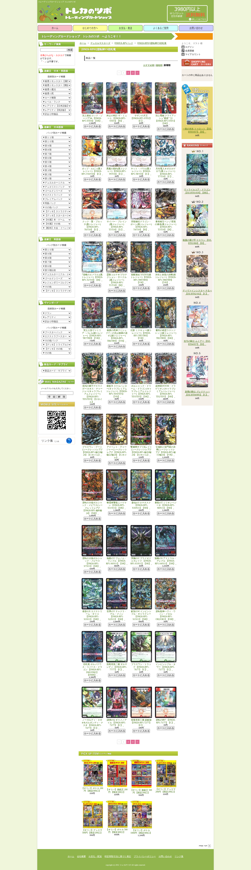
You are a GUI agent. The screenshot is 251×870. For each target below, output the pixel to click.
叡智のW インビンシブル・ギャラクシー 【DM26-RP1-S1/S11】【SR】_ (141, 615)
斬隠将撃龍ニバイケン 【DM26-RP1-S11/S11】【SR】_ (117, 505)
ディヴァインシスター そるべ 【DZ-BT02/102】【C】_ (197, 292)
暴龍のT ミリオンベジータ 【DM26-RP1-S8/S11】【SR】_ (165, 505)
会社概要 (81, 856)
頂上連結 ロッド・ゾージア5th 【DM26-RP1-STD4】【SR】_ (92, 118)
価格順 (159, 65)
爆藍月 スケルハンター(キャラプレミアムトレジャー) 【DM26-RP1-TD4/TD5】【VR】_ (116, 391)
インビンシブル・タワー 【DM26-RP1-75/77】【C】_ (165, 667)
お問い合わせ (196, 28)
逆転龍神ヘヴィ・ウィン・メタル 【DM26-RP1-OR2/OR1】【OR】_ (165, 615)
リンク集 (179, 856)
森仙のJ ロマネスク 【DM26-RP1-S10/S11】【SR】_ (141, 505)
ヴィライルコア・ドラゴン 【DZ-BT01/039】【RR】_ (197, 191)
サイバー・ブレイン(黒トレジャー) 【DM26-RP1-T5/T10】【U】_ (117, 225)
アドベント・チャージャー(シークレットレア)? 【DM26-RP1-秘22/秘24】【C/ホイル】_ (116, 452)
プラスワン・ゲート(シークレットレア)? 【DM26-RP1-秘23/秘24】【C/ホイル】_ (92, 451)
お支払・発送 (125, 28)
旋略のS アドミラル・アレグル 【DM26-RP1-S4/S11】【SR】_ (165, 561)
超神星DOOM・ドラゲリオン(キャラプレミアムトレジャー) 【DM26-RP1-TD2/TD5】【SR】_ (165, 391)
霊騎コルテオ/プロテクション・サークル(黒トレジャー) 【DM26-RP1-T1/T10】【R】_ (117, 280)
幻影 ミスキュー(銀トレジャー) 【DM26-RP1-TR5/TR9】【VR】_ (141, 334)
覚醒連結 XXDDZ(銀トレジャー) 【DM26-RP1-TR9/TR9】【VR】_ (141, 278)
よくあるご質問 (160, 28)
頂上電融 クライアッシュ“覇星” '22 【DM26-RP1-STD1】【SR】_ (165, 119)
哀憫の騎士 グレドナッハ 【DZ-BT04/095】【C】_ (197, 393)
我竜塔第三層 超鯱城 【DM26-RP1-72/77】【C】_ (141, 723)
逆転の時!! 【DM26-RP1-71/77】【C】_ (165, 721)
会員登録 (189, 50)
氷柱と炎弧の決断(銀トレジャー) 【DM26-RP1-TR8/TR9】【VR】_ (165, 278)
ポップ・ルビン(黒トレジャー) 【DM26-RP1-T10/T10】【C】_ (92, 171)
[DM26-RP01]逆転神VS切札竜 (151, 43)
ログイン (189, 47)
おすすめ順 (148, 65)
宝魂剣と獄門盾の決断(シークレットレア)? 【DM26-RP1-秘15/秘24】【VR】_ (166, 451)
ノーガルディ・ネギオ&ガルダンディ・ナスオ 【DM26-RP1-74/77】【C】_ (92, 724)
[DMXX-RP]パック (123, 43)
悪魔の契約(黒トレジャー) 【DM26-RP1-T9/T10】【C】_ (116, 171)
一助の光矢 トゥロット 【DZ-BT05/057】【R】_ (197, 130)
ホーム (54, 28)
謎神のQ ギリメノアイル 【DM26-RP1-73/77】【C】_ (117, 723)
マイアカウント (193, 54)
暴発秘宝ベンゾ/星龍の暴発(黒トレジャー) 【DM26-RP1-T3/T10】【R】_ (165, 225)
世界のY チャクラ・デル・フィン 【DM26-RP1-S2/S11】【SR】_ (117, 615)
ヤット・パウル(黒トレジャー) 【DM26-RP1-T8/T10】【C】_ (141, 171)
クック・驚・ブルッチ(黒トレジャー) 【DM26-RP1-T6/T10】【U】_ (92, 225)
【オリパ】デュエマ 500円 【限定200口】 (92, 831)
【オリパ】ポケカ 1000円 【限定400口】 (141, 831)
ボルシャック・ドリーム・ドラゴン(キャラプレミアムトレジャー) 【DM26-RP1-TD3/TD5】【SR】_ (141, 391)
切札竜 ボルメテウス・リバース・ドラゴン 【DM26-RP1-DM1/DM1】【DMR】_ (92, 669)
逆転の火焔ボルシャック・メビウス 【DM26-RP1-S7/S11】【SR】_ (92, 562)
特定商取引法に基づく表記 (118, 856)
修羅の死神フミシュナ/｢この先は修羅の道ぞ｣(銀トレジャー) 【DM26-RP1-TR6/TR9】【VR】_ (117, 335)
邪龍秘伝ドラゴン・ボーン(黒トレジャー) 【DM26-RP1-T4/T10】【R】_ (141, 225)
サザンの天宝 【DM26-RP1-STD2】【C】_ (141, 118)
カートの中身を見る (197, 62)
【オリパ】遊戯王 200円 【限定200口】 (117, 790)
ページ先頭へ (205, 845)
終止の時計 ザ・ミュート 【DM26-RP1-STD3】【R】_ (117, 118)
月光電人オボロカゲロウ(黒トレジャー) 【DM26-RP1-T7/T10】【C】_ (165, 172)
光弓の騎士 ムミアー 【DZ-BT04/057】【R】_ (197, 343)
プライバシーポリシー (145, 856)
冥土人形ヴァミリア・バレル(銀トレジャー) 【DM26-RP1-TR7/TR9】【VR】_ (92, 334)
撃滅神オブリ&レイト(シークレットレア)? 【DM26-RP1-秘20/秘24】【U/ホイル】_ (141, 451)
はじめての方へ (90, 28)
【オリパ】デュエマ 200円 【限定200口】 (165, 790)
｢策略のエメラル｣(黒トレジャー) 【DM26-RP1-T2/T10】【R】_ (92, 277)
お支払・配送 (95, 856)
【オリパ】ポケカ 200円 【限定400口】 (92, 789)
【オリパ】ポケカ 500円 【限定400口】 (117, 830)
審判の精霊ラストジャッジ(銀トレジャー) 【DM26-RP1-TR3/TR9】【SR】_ (165, 334)
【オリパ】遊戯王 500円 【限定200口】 (141, 791)
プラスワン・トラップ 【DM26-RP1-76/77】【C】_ (141, 667)
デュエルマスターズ (100, 43)
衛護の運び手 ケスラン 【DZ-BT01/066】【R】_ (197, 242)
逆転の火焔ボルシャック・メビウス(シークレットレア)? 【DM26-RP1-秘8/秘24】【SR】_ (92, 508)
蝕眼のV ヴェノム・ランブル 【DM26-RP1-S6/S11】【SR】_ (117, 561)
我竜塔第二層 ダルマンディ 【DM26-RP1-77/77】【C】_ (116, 667)
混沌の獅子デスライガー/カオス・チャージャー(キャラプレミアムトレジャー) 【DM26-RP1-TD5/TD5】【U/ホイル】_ (92, 394)
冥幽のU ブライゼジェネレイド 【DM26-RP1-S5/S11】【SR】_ (141, 561)
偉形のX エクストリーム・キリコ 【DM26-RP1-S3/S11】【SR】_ (92, 615)
